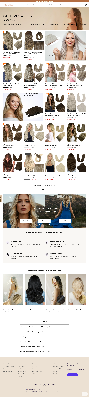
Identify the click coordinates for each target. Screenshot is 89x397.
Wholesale (55, 371)
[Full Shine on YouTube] (53, 384)
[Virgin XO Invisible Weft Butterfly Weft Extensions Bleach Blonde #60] (55, 162)
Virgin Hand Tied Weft (69, 24)
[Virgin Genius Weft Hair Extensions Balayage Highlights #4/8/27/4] (76, 132)
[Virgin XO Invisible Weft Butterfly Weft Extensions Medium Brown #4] (76, 162)
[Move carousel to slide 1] (42, 225)
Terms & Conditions (7, 371)
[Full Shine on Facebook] (36, 384)
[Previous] (32, 1)
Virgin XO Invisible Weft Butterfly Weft (35, 24)
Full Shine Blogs (21, 368)
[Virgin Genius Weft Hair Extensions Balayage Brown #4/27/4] (12, 132)
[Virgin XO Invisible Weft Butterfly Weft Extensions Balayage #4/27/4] (55, 102)
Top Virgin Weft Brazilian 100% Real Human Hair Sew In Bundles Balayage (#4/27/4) (33, 54)
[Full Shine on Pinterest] (44, 384)
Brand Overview (22, 366)
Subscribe (82, 369)
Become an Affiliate (57, 368)
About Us (20, 363)
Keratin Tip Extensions (37, 371)
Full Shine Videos (22, 371)
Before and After (22, 376)
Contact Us (55, 373)
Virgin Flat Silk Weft (54, 24)
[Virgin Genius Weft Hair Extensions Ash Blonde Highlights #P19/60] (76, 72)
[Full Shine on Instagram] (40, 384)
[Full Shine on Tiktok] (49, 384)
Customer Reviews (22, 373)
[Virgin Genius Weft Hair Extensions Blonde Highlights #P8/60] (12, 40)
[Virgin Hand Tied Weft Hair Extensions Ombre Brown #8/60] (34, 162)
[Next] (56, 1)
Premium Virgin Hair (36, 363)
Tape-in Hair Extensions (37, 366)
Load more (44, 189)
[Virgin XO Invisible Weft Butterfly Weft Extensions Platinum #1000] (76, 102)
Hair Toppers (35, 373)
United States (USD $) (34, 389)
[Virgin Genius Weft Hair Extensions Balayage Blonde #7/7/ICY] (34, 72)
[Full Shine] (11, 5)
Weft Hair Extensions (37, 368)
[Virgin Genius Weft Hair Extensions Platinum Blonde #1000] (34, 132)
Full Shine (36, 391)
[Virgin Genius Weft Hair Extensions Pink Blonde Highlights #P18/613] (55, 72)
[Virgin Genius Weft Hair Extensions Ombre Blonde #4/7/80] (12, 72)
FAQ (54, 363)
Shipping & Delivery (7, 363)
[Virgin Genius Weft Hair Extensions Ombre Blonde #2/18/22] (55, 132)
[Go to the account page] (82, 4)
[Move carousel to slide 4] (47, 225)
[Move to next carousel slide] (49, 225)
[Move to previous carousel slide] (39, 225)
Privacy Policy (6, 368)
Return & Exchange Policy (9, 366)
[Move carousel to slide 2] (43, 225)
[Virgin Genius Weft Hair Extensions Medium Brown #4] (12, 162)
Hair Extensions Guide (58, 366)
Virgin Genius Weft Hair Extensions (12, 24)
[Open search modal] (79, 4)
